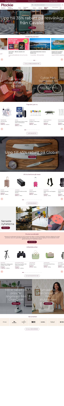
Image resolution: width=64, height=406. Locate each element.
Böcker (40, 8)
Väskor (34, 8)
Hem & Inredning (10, 8)
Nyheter (3, 8)
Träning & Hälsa (25, 8)
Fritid (19, 8)
